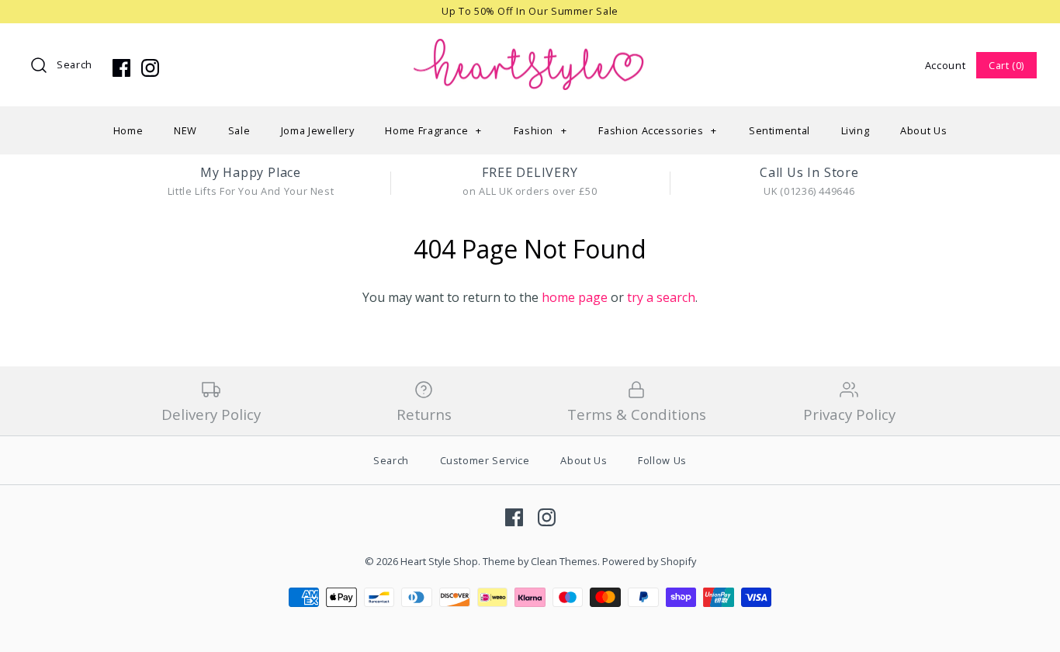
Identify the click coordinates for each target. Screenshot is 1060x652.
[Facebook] (121, 68)
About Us (923, 130)
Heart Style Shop (439, 561)
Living (855, 130)
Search (74, 64)
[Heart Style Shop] (530, 48)
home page (575, 297)
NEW (185, 130)
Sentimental (779, 130)
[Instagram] (150, 68)
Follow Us (662, 460)
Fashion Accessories (657, 130)
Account (945, 65)
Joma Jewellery (318, 130)
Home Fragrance (433, 130)
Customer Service (485, 460)
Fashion (540, 130)
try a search (661, 297)
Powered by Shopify (649, 561)
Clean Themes (564, 561)
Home (128, 130)
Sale (239, 130)
